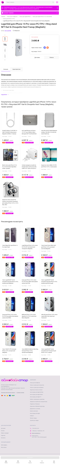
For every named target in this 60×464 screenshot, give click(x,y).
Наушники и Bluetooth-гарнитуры (37, 406)
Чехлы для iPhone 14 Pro (9, 18)
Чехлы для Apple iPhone (25, 16)
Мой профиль (4, 445)
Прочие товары (33, 418)
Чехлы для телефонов (12, 16)
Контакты (3, 437)
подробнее (4, 94)
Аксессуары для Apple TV (35, 396)
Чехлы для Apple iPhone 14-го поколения (42, 16)
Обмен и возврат (5, 433)
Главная (3, 16)
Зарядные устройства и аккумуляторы (38, 401)
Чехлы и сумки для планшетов (37, 385)
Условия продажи (20, 392)
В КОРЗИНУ (30, 457)
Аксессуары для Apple (35, 413)
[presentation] (12, 47)
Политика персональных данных (8, 392)
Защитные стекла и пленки (36, 389)
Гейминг (32, 415)
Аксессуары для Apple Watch (36, 394)
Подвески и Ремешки (35, 403)
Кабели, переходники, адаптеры (37, 399)
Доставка (3, 428)
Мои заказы (4, 447)
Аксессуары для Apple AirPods (36, 392)
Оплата (2, 430)
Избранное (17, 30)
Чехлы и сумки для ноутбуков (36, 387)
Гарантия (3, 435)
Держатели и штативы (35, 408)
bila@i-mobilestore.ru (36, 433)
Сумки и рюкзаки (34, 411)
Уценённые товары (34, 420)
